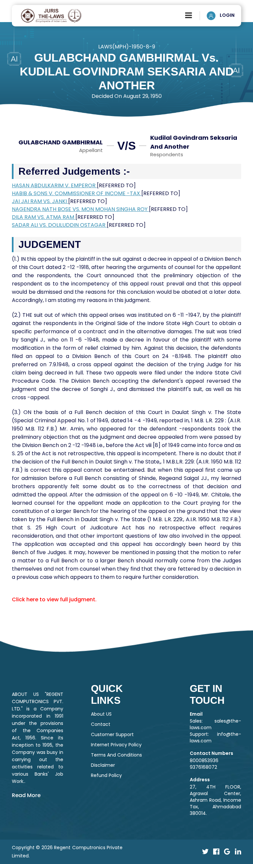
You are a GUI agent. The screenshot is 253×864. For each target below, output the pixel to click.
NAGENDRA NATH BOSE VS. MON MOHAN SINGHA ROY (80, 209)
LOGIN (227, 15)
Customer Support (112, 734)
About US (101, 714)
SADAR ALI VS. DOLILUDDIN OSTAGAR (59, 225)
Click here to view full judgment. (54, 599)
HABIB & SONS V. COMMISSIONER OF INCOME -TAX (76, 193)
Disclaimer (103, 765)
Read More (26, 795)
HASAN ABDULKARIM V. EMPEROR (54, 185)
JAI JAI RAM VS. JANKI (40, 201)
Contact (100, 724)
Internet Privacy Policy (116, 744)
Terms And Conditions (116, 755)
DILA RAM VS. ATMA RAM (43, 217)
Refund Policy (106, 775)
